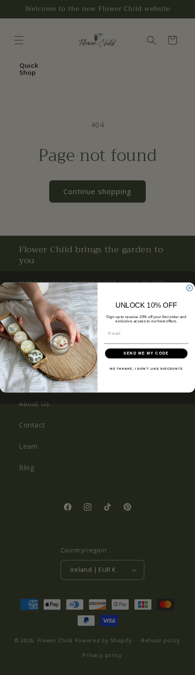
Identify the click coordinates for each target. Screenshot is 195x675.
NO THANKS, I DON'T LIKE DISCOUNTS (146, 368)
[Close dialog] (189, 288)
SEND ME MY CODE (146, 353)
